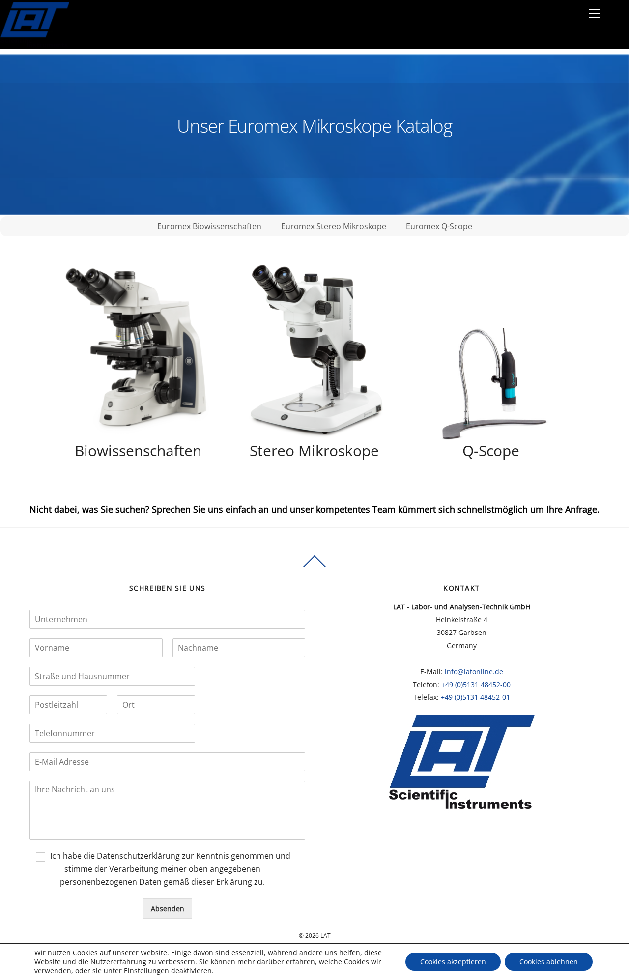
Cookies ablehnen (548, 961)
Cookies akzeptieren (453, 961)
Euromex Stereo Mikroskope (333, 226)
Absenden (167, 908)
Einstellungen (146, 970)
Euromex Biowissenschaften (209, 226)
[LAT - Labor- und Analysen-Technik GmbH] (34, 44)
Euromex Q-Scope (439, 226)
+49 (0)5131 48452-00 (476, 684)
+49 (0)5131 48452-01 (475, 697)
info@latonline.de (474, 671)
